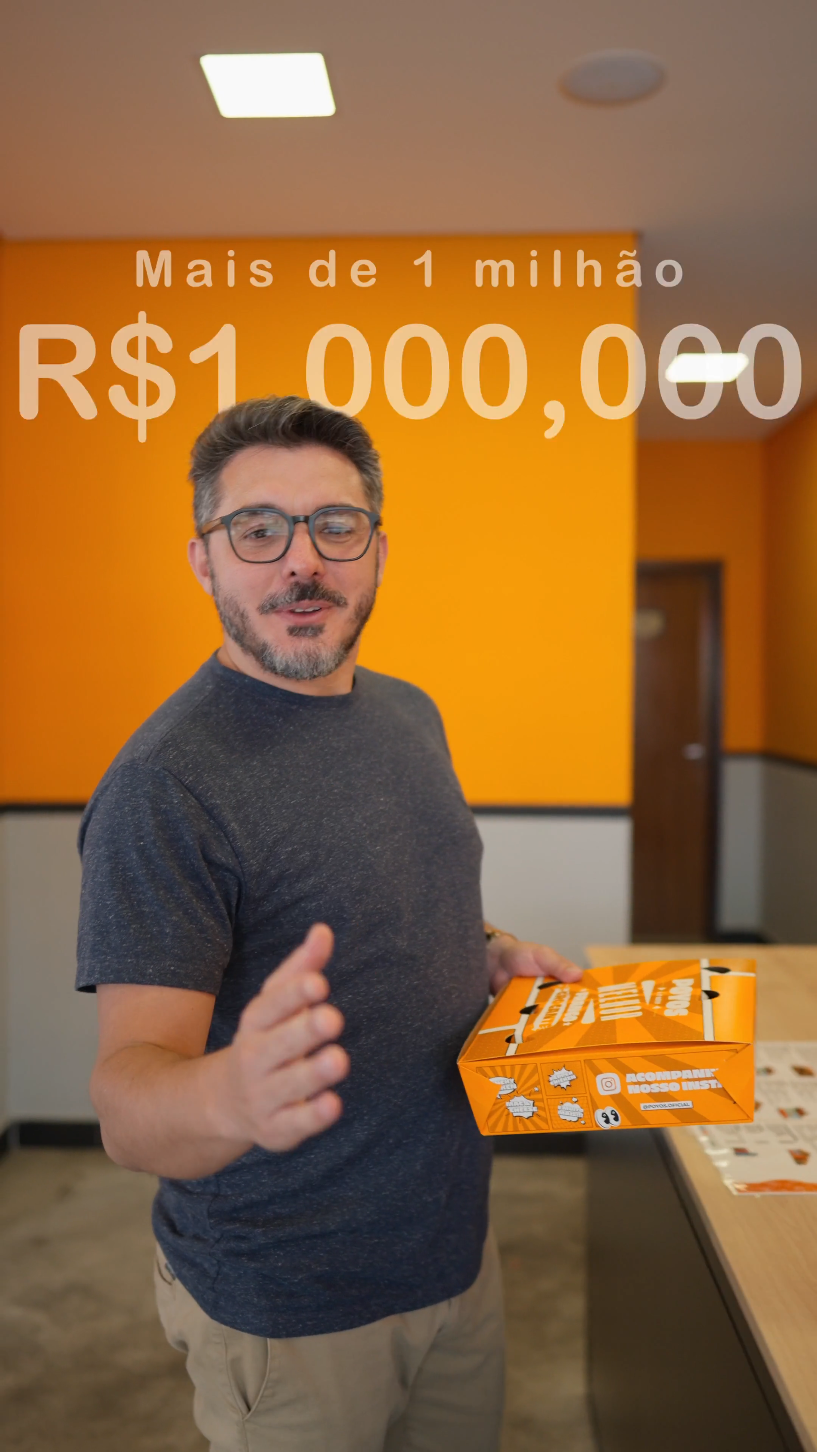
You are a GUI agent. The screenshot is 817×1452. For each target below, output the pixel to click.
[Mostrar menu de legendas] (709, 1445)
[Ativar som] (725, 1445)
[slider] (368, 1445)
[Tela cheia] (759, 1445)
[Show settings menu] (742, 1445)
